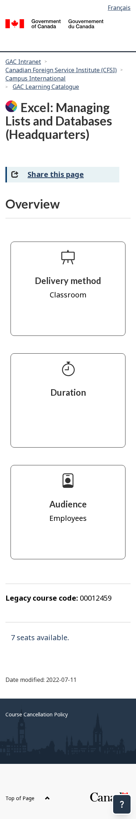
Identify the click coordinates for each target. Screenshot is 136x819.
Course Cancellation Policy (36, 714)
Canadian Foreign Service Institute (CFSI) (61, 70)
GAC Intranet (23, 62)
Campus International (35, 78)
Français (119, 8)
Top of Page (20, 798)
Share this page (56, 174)
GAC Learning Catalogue (46, 87)
